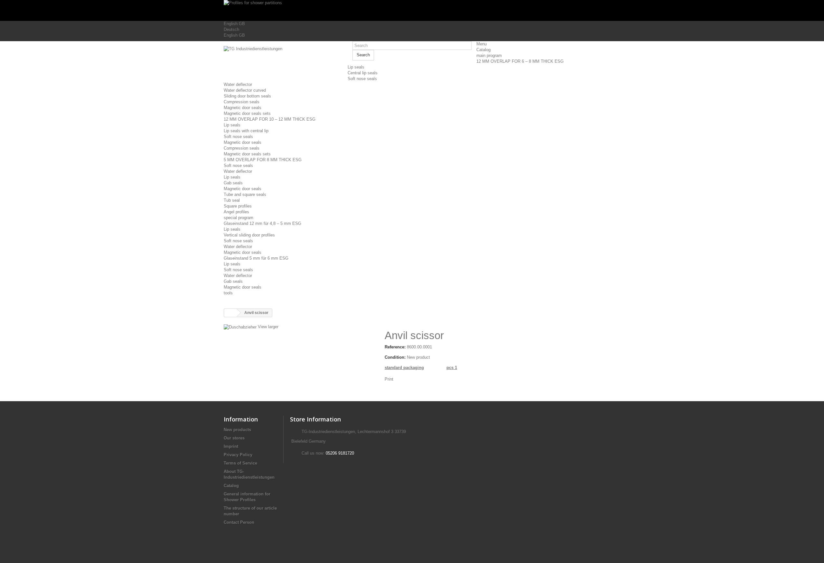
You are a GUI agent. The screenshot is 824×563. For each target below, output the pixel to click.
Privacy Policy (238, 454)
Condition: (395, 357)
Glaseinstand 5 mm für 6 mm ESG (256, 258)
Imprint (231, 446)
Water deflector (238, 84)
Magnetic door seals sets (247, 113)
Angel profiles (236, 211)
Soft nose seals (362, 78)
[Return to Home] (230, 313)
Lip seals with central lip (246, 130)
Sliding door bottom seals (247, 96)
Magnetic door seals (242, 107)
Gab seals (233, 182)
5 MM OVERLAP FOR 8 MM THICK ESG (263, 159)
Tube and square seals (245, 194)
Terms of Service (240, 463)
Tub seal (232, 200)
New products (237, 429)
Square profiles (238, 206)
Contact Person (239, 522)
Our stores (234, 438)
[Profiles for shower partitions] (412, 10)
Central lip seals (363, 72)
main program (489, 55)
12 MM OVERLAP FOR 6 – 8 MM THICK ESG (520, 61)
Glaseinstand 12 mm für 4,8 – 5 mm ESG (262, 223)
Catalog (483, 49)
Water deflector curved (245, 90)
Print (389, 379)
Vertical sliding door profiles (249, 235)
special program (238, 217)
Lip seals (356, 67)
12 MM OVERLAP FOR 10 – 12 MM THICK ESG (269, 119)
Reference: (395, 347)
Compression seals (241, 101)
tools (228, 293)
